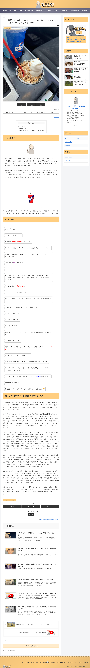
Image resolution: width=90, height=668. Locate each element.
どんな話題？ (22, 126)
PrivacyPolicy (68, 157)
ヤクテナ (67, 145)
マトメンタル (68, 142)
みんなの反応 (22, 128)
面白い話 (13, 500)
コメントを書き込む (31, 646)
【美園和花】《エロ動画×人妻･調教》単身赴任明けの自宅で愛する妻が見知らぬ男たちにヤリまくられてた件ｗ (77, 39)
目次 (29, 123)
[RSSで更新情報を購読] (32, 514)
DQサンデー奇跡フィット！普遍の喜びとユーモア (31, 130)
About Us (67, 160)
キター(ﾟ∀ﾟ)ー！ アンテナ (72, 138)
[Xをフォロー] (29, 514)
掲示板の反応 (7, 500)
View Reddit (56, 117)
